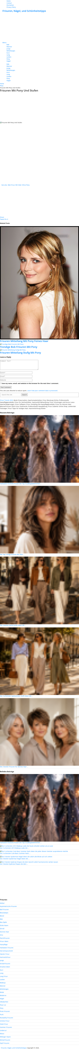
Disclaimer (10, 5)
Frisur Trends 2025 (6, 400)
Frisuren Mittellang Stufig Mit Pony (20, 352)
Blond (2, 916)
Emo (1, 935)
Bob (8, 45)
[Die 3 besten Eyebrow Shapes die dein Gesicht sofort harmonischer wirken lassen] (29, 862)
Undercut (3, 1030)
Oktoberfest (4, 1002)
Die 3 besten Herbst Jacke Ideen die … (13, 625)
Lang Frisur (4, 976)
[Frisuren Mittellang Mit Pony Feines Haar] (39, 282)
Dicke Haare (4, 925)
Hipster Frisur (4, 954)
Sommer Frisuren (6, 1027)
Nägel (9, 61)
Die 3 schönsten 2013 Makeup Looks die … (14, 848)
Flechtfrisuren (5, 938)
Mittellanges (11, 51)
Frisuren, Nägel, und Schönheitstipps (24, 11)
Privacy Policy (11, 7)
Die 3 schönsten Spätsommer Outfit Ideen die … (16, 696)
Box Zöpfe (3, 922)
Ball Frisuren (4, 909)
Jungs (8, 49)
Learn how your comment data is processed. (42, 391)
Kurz (8, 53)
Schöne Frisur (4, 1021)
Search (24, 395)
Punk (1, 1014)
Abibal (2, 903)
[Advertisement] (39, 27)
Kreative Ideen (5, 967)
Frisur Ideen (4, 941)
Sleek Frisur (4, 1024)
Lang (8, 55)
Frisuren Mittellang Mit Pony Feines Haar (24, 341)
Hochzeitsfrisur (5, 957)
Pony (8, 59)
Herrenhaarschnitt (6, 951)
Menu (4, 43)
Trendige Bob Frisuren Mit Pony (18, 347)
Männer (9, 47)
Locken (9, 57)
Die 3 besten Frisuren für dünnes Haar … (14, 767)
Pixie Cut (3, 1005)
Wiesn (2, 1034)
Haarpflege (4, 944)
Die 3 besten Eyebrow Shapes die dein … (14, 864)
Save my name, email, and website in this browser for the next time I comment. (30, 383)
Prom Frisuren (5, 1011)
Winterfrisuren (5, 1040)
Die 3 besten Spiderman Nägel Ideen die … (15, 859)
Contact (9, 3)
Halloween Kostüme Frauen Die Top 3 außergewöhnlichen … (21, 484)
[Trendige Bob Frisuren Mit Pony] (39, 344)
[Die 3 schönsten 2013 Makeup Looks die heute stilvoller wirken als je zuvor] (26, 846)
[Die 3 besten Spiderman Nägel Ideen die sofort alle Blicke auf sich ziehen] (26, 856)
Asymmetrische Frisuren (8, 906)
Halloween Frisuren (6, 948)
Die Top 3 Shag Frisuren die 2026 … (12, 554)
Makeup (3, 983)
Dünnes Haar (4, 932)
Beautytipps (4, 913)
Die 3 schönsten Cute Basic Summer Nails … (15, 853)
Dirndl (2, 929)
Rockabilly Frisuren (6, 1018)
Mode (2, 992)
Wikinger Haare (5, 1037)
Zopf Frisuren (4, 1043)
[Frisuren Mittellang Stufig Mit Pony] (39, 350)
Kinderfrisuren (5, 964)
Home (9, 1)
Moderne (3, 995)
